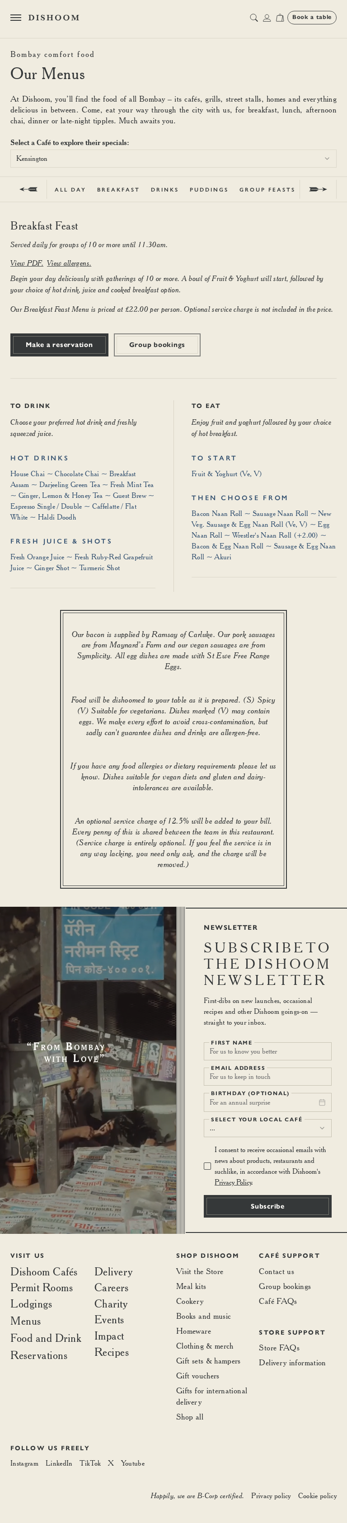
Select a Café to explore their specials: (69, 142)
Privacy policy (271, 1495)
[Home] (53, 18)
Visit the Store (199, 1271)
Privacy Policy (233, 1182)
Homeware (193, 1331)
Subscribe (268, 1206)
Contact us (276, 1271)
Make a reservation (59, 345)
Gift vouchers (198, 1375)
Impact (109, 1336)
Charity (111, 1304)
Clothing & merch (205, 1345)
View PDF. (26, 262)
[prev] (28, 189)
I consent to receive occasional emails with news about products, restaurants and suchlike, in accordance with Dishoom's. (270, 1165)
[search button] (254, 17)
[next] (318, 189)
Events (109, 1320)
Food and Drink (45, 1338)
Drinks (165, 190)
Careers (111, 1287)
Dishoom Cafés (44, 1272)
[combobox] (173, 159)
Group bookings (157, 345)
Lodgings (31, 1303)
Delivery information (292, 1362)
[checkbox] (207, 1166)
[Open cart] (280, 17)
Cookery (190, 1301)
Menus (25, 1320)
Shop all (189, 1416)
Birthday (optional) (250, 1093)
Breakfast (118, 190)
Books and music (203, 1316)
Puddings (209, 190)
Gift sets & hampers (208, 1360)
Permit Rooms (41, 1287)
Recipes (111, 1352)
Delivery (113, 1272)
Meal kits (191, 1286)
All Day (70, 190)
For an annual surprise (240, 1102)
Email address (238, 1068)
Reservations (38, 1355)
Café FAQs (278, 1301)
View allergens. (69, 262)
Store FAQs (279, 1347)
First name (232, 1043)
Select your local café (257, 1119)
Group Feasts (267, 190)
